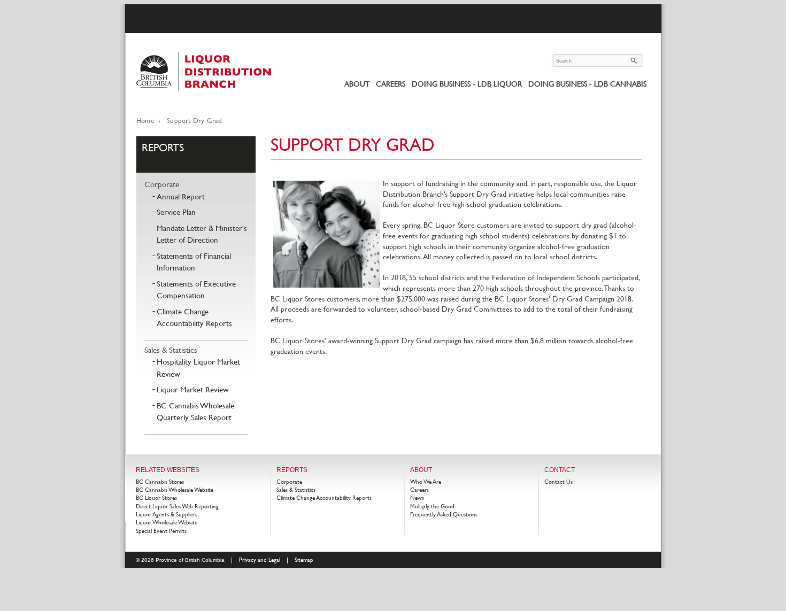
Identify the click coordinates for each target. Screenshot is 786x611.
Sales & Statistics (170, 349)
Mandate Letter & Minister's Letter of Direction (202, 234)
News (417, 497)
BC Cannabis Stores (160, 481)
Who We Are (425, 481)
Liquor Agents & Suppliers (166, 514)
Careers (390, 83)
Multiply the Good (432, 506)
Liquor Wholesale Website (166, 522)
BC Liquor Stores (156, 497)
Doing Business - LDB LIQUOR (467, 83)
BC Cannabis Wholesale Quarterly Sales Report (195, 411)
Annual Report (181, 196)
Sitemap (304, 559)
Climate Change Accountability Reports (194, 317)
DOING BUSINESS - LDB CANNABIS (587, 83)
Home (145, 120)
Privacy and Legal (259, 559)
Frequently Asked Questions (443, 514)
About (356, 83)
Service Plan (176, 212)
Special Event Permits (161, 531)
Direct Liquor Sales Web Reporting (177, 506)
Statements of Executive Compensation (196, 289)
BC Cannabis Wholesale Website (174, 489)
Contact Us (558, 481)
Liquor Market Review (193, 389)
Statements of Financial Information (194, 262)
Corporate (161, 184)
